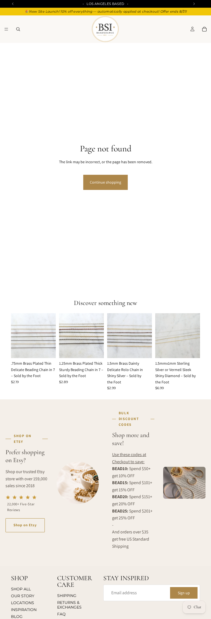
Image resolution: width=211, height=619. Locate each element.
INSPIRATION (24, 609)
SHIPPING (66, 595)
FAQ (61, 614)
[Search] (18, 29)
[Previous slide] (17, 336)
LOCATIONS (22, 602)
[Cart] (204, 29)
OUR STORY (22, 595)
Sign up (184, 592)
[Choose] (47, 350)
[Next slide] (50, 336)
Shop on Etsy (25, 525)
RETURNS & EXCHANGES (69, 605)
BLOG (17, 616)
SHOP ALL (21, 589)
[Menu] (6, 29)
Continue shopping (105, 182)
